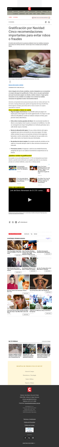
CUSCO (26, 11)
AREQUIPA (10, 11)
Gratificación (26, 233)
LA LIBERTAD (15, 13)
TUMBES (43, 13)
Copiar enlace (23, 222)
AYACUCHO (16, 11)
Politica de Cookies (29, 425)
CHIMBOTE (21, 11)
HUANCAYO (39, 11)
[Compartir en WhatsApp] (16, 222)
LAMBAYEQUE (22, 13)
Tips (31, 233)
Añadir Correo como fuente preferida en (41, 17)
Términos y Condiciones (29, 419)
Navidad (35, 233)
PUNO (34, 13)
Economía (11, 22)
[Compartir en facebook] (46, 22)
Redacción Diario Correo (16, 85)
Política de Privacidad (29, 422)
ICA (48, 11)
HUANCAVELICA (32, 11)
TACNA (38, 13)
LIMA (27, 13)
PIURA (31, 13)
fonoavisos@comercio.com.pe (32, 403)
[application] (29, 200)
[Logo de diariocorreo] (29, 9)
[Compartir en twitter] (49, 22)
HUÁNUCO (44, 11)
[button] (29, 200)
